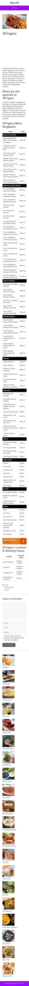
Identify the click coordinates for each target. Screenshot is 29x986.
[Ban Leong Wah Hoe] (8, 839)
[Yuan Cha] (8, 855)
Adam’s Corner (7, 781)
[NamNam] (8, 887)
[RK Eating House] (8, 806)
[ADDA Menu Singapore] (8, 920)
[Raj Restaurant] (8, 904)
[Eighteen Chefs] (8, 968)
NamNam (5, 895)
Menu (6, 585)
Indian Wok (6, 959)
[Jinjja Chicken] (8, 725)
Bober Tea (5, 716)
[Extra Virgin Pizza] (8, 741)
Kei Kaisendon (9, 587)
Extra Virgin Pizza (8, 748)
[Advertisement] (14, 52)
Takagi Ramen (7, 700)
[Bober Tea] (8, 709)
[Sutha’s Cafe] (8, 871)
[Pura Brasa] (8, 936)
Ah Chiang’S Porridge (9, 830)
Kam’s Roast (6, 797)
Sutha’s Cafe (6, 878)
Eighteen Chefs (7, 976)
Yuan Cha (5, 862)
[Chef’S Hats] (8, 676)
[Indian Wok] (8, 952)
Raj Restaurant (7, 911)
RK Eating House (7, 813)
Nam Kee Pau (6, 765)
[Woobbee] (8, 660)
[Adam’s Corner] (8, 774)
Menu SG (14, 3)
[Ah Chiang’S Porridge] (8, 822)
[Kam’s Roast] (8, 790)
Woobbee (5, 667)
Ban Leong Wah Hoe (9, 846)
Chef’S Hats (6, 684)
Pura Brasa (6, 943)
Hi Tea (7, 590)
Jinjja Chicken (6, 732)
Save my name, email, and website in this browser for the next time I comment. (14, 638)
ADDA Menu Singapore (9, 927)
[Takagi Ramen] (8, 692)
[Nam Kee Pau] (8, 757)
